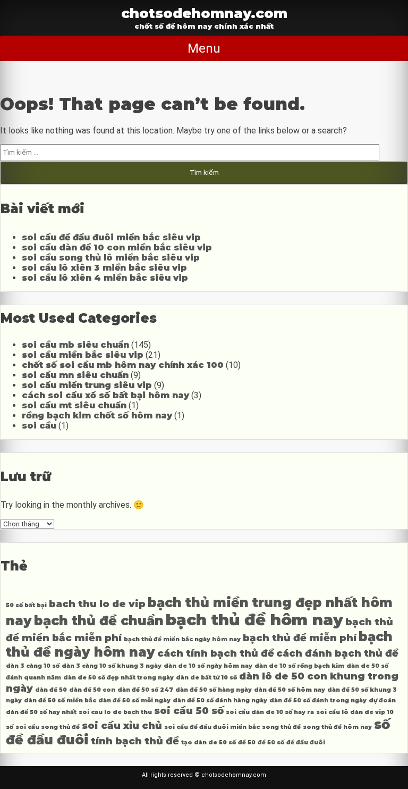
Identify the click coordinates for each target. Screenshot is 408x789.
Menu (204, 48)
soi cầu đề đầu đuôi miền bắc (212, 727)
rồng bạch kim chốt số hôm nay (97, 415)
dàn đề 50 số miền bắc (60, 700)
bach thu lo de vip (97, 604)
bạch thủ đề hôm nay (254, 619)
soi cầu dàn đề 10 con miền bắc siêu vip (117, 247)
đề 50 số (271, 742)
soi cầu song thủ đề (47, 727)
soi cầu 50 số (189, 710)
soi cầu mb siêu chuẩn (75, 345)
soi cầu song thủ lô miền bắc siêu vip (111, 258)
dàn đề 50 (51, 689)
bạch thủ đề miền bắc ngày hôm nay (182, 639)
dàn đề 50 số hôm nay (289, 689)
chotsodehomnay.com (204, 13)
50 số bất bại (26, 605)
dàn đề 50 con (92, 689)
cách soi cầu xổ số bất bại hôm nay (105, 395)
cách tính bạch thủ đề (215, 653)
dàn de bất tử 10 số (206, 677)
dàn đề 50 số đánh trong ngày (318, 700)
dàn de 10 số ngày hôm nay (208, 665)
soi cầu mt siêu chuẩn (74, 405)
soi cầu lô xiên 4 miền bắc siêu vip (105, 278)
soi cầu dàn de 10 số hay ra (270, 712)
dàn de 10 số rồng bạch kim (299, 665)
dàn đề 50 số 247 (145, 689)
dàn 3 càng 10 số (33, 665)
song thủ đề (281, 727)
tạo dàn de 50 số (208, 742)
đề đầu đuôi (305, 742)
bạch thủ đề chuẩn (99, 620)
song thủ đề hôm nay (337, 727)
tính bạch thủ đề (135, 741)
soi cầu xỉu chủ (122, 725)
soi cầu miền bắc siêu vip (82, 355)
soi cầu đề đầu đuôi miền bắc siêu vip (111, 237)
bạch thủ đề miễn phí (299, 638)
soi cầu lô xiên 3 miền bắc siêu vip (104, 268)
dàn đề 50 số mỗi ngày (134, 700)
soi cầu (39, 426)
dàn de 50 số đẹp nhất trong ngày (118, 677)
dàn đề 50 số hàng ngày (213, 689)
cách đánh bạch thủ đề (337, 653)
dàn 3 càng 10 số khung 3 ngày (112, 665)
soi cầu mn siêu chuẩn (75, 375)
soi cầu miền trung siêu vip (87, 385)
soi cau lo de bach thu (115, 712)
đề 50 (247, 742)
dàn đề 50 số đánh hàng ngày (220, 700)
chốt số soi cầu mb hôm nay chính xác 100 (123, 365)
